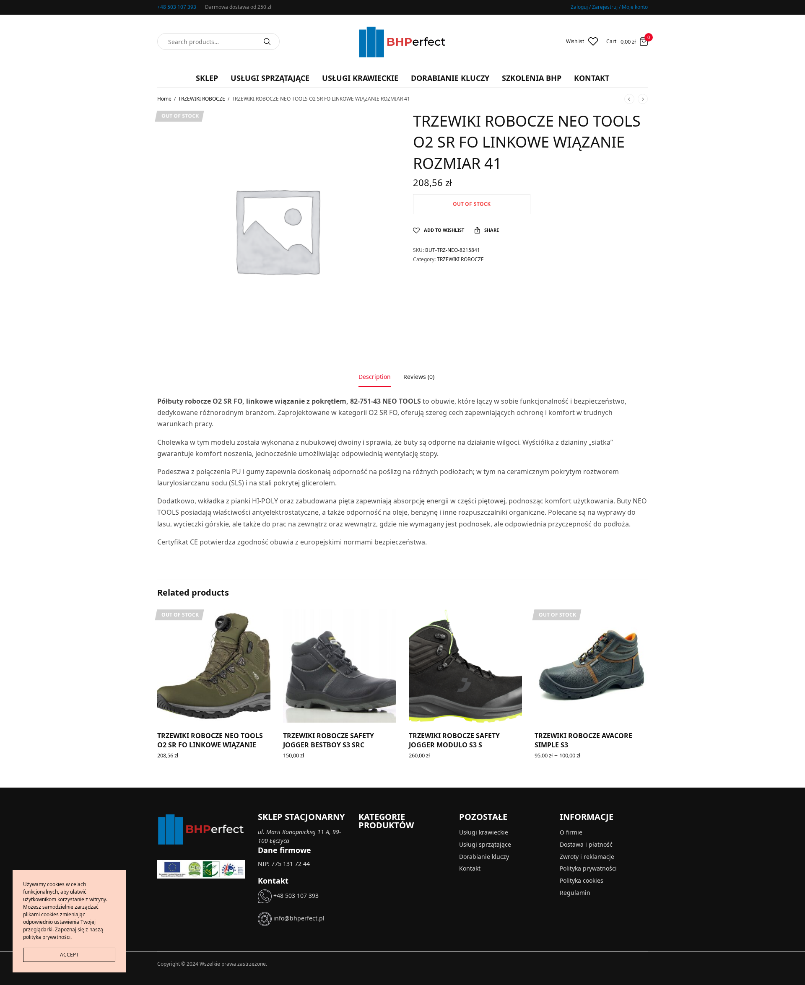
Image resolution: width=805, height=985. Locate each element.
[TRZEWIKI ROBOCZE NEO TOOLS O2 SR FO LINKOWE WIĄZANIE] (213, 666)
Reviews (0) (418, 377)
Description (374, 377)
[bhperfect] (402, 41)
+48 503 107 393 (176, 6)
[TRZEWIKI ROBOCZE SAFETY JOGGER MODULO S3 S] (465, 666)
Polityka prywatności (588, 869)
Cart (611, 41)
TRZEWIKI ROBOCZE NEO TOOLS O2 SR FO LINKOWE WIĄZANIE (210, 740)
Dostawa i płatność (586, 844)
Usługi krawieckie (360, 78)
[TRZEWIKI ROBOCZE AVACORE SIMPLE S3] (591, 666)
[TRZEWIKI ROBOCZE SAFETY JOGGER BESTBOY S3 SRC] (339, 666)
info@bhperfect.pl (298, 919)
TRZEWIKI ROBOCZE (201, 98)
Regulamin (575, 893)
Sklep (207, 78)
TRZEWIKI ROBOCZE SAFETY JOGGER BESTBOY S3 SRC (328, 740)
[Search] (267, 41)
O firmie (571, 832)
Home (164, 98)
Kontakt (591, 78)
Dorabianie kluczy (450, 78)
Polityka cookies (581, 881)
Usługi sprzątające (270, 78)
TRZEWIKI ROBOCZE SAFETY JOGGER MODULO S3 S (454, 740)
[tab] (380, 380)
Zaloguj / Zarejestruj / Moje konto (609, 6)
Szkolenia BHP (531, 78)
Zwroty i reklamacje (587, 857)
